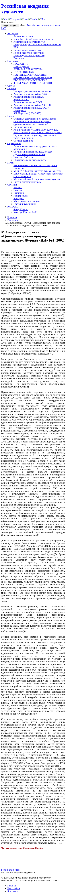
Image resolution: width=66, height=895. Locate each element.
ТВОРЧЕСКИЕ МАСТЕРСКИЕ (30, 80)
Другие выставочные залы (27, 182)
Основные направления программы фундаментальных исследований (32, 123)
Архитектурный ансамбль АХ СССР (33, 105)
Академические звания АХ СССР (31, 107)
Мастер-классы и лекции (27, 201)
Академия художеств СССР (28, 102)
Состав (11, 85)
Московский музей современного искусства (37, 179)
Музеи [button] (10, 162)
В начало (12, 217)
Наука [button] (10, 116)
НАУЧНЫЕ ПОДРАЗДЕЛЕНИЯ (30, 74)
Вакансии (19, 58)
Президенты (20, 110)
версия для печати (10, 869)
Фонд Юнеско (21, 209)
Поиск (4, 22)
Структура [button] (12, 61)
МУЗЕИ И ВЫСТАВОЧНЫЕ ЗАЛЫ (33, 77)
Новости (18, 190)
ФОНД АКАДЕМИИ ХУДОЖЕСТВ (33, 83)
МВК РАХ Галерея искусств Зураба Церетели (37, 171)
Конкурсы (19, 198)
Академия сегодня (23, 36)
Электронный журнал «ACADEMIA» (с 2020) (38, 132)
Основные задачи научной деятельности (35, 118)
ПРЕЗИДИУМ (21, 66)
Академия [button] (12, 33)
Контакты (12, 891)
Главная (11, 885)
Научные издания (23, 127)
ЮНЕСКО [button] (12, 206)
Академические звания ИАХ (29, 96)
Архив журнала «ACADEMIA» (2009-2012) (36, 129)
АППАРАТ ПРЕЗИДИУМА (28, 69)
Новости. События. (24, 157)
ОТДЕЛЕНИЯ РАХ (24, 72)
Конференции (21, 195)
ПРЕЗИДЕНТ (21, 63)
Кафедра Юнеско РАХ (25, 212)
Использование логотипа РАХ (29, 41)
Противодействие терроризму (29, 55)
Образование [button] (14, 143)
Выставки (19, 193)
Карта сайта (13, 888)
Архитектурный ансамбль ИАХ (30, 94)
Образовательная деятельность (30, 160)
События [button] (12, 184)
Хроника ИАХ (21, 99)
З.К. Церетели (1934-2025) (27, 113)
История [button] (11, 88)
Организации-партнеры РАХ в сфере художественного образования (33, 153)
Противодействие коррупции (29, 52)
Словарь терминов (23, 140)
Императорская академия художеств (32, 91)
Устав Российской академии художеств (34, 39)
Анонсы (18, 187)
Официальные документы (27, 50)
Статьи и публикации (25, 204)
